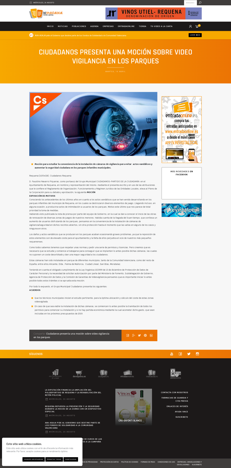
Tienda (142, 26)
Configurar (70, 459)
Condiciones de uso (166, 462)
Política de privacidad (88, 462)
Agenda (94, 26)
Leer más (195, 35)
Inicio (50, 26)
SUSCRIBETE (182, 417)
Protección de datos (109, 462)
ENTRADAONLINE (126, 26)
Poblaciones (79, 26)
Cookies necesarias (33, 459)
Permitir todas (54, 459)
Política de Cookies (129, 462)
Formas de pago (148, 462)
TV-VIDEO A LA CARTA (161, 26)
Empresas (108, 26)
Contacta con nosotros (174, 392)
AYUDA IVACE (181, 411)
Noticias (63, 26)
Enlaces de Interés (177, 406)
